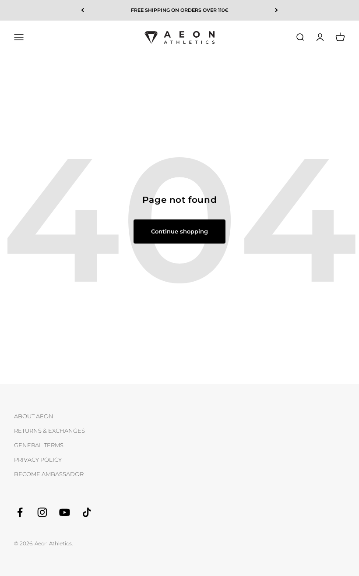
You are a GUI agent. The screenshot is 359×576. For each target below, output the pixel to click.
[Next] (276, 10)
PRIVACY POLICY (38, 459)
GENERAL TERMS (38, 445)
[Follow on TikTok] (87, 512)
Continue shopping (179, 231)
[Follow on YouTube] (64, 512)
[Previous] (82, 10)
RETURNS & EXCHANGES (49, 430)
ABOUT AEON (33, 416)
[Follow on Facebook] (20, 512)
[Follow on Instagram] (42, 512)
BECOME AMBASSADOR (49, 473)
